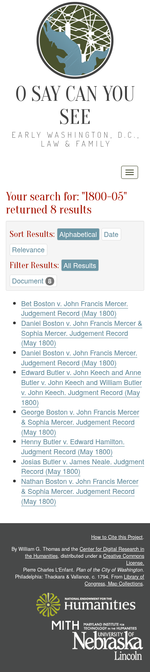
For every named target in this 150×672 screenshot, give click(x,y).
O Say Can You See (75, 105)
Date (111, 234)
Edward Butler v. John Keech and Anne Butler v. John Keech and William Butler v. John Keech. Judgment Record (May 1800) (81, 387)
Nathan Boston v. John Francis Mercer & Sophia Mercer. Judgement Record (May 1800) (79, 490)
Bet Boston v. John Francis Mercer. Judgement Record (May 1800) (74, 308)
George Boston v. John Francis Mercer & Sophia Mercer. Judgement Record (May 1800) (80, 421)
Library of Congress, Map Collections (114, 580)
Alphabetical (78, 234)
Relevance (28, 249)
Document (32, 280)
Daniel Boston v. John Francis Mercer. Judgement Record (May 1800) (79, 357)
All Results (79, 265)
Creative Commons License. (123, 559)
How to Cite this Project (117, 537)
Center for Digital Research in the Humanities (84, 552)
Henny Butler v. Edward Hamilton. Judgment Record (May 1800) (73, 446)
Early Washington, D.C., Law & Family (76, 139)
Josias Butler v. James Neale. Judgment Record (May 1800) (82, 466)
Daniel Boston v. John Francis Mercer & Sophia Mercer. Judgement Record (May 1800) (81, 332)
